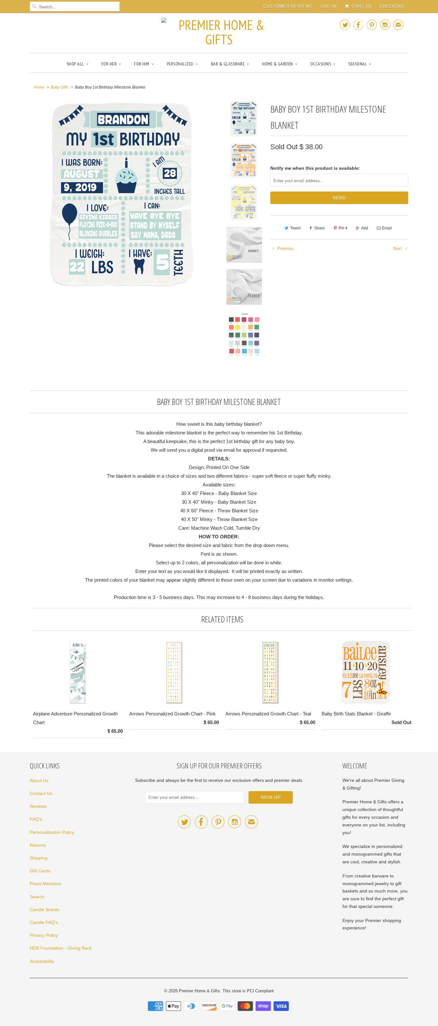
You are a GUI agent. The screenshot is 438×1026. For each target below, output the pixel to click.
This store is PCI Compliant (248, 990)
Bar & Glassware (228, 64)
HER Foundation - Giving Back (61, 948)
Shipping (38, 857)
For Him (141, 64)
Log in (329, 6)
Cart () (361, 6)
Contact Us (41, 793)
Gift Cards (40, 870)
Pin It (343, 228)
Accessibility (42, 961)
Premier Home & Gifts (199, 990)
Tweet (295, 228)
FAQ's (36, 819)
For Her (109, 64)
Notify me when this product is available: (315, 168)
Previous (285, 248)
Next (398, 248)
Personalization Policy (52, 832)
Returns (38, 845)
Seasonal (357, 64)
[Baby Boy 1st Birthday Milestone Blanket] (123, 194)
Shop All (75, 64)
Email (387, 228)
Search (37, 896)
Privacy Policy (44, 935)
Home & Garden (277, 64)
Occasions (320, 64)
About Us (39, 780)
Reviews (38, 806)
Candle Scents (44, 909)
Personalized (180, 64)
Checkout (392, 6)
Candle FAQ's (44, 922)
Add (364, 228)
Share (319, 228)
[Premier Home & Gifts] (219, 32)
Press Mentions (45, 883)
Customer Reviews (288, 6)
